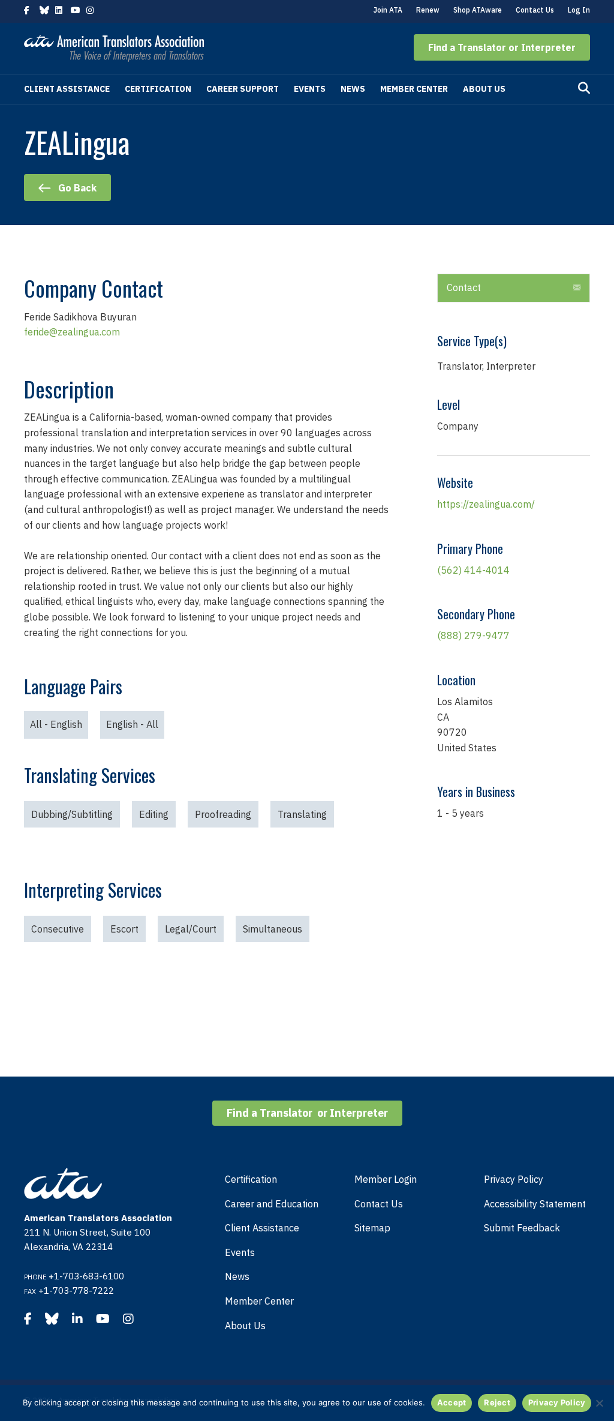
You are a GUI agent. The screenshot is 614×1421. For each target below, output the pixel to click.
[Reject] (599, 1403)
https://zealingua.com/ (486, 504)
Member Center (414, 88)
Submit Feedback (522, 1228)
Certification (158, 88)
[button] (502, 47)
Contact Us (535, 9)
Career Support (242, 88)
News (353, 88)
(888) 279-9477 (473, 635)
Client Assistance (67, 88)
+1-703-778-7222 (76, 1290)
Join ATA (388, 9)
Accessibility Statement (535, 1204)
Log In (579, 9)
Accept (451, 1402)
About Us (484, 88)
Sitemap (372, 1228)
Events (310, 88)
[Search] (584, 88)
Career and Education (271, 1204)
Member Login (385, 1179)
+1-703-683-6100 (86, 1276)
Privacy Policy (513, 1179)
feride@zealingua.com (72, 332)
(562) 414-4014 (473, 570)
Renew (428, 9)
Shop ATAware (477, 9)
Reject (497, 1402)
